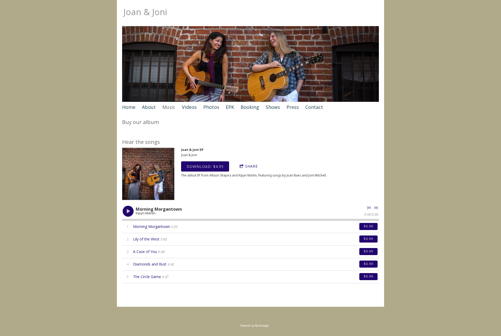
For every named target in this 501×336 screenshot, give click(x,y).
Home (128, 107)
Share (251, 166)
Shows (273, 107)
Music (168, 107)
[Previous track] (369, 207)
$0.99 (368, 226)
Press (293, 107)
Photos (211, 107)
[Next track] (376, 207)
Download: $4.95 (205, 166)
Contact (314, 107)
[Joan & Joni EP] (148, 174)
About (149, 107)
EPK (230, 107)
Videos (189, 107)
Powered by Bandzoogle (254, 325)
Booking (250, 107)
